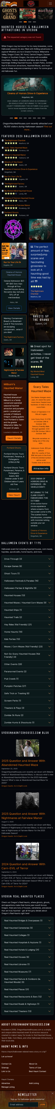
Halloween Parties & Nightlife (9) (20, 588)
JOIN (42, 1104)
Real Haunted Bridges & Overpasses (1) (23, 920)
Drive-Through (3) (13, 559)
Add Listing (34, 1083)
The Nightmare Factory (14, 184)
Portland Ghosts (11, 212)
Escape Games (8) (13, 566)
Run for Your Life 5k (13, 176)
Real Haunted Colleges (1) (17, 935)
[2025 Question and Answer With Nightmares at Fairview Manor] (27, 801)
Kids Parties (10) (12, 639)
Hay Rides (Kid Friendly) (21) (18, 624)
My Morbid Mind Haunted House (18, 191)
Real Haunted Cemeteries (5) (18, 928)
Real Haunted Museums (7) (17, 971)
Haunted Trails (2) (13, 617)
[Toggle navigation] (50, 3)
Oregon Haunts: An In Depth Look (14, 786)
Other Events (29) (13, 664)
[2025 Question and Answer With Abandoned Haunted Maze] (27, 748)
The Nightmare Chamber (14, 140)
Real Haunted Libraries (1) (17, 964)
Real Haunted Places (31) (16, 989)
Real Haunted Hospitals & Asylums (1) (22, 942)
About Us (33, 1064)
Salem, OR (41, 323)
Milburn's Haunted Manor (15, 155)
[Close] (52, 1093)
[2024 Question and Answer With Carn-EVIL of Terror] (27, 851)
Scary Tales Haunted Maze (15, 148)
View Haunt (14, 495)
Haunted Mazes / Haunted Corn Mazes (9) (25, 602)
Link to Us (6, 1071)
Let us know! (7, 1056)
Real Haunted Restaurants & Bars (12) (23, 996)
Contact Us (6, 1064)
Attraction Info (41, 468)
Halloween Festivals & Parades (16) (21, 581)
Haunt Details (14, 438)
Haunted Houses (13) (14, 595)
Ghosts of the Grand (13, 162)
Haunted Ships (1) (13, 610)
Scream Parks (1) (12, 700)
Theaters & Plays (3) (14, 708)
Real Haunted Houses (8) (16, 957)
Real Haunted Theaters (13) (17, 1011)
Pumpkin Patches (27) (15, 686)
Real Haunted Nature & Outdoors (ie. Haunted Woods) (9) (22, 980)
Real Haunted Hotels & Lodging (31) (21, 949)
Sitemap (5, 1068)
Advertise (6, 1083)
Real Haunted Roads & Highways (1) (21, 1004)
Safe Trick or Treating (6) (16, 693)
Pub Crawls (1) (11, 679)
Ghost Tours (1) (12, 573)
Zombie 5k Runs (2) (13, 715)
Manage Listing (8, 1087)
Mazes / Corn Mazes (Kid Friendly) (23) (23, 646)
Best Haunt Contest (37, 1071)
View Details (14, 308)
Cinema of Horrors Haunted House (19, 198)
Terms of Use (35, 1068)
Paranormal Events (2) (15, 671)
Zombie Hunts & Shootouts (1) (19, 722)
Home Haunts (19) (13, 632)
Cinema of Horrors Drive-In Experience (27, 93)
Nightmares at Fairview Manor (17, 205)
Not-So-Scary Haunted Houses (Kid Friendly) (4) (22, 655)
